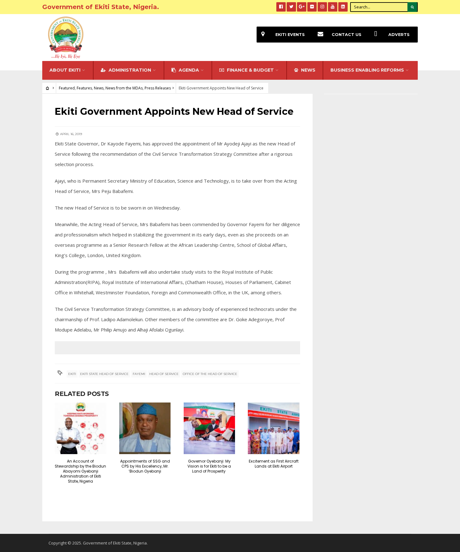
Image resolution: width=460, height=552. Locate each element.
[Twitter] (291, 7)
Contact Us (346, 34)
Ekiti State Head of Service (104, 374)
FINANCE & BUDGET (250, 70)
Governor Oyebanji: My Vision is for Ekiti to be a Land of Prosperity (209, 466)
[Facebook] (281, 7)
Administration (129, 70)
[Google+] (301, 7)
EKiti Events (290, 34)
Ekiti (72, 374)
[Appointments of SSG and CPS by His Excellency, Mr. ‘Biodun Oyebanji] (145, 428)
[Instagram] (322, 7)
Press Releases (158, 88)
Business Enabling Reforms (367, 70)
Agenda (188, 70)
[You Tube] (332, 7)
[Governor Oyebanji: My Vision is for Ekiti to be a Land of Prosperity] (209, 428)
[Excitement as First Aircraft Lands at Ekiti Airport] (273, 428)
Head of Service (164, 374)
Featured (67, 88)
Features (84, 88)
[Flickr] (312, 7)
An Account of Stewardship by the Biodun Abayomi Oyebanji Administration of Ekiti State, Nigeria (80, 471)
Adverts (399, 34)
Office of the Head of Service (210, 374)
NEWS (307, 70)
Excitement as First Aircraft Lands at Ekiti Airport (274, 463)
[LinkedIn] (343, 7)
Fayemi (139, 374)
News (99, 88)
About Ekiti (64, 70)
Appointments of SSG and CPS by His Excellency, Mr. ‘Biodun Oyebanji (145, 466)
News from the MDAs (124, 88)
